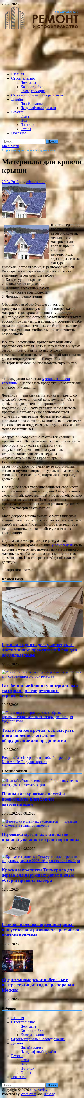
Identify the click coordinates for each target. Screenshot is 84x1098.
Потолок (27, 125)
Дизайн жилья (32, 104)
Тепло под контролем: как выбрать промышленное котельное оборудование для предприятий (38, 735)
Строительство (23, 78)
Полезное (18, 133)
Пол (24, 120)
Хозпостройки (32, 87)
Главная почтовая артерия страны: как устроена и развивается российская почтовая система (42, 929)
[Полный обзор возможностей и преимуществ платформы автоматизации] (42, 785)
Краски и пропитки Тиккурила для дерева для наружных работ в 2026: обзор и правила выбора (38, 875)
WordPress (28, 1094)
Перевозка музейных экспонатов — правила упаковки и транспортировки (41, 837)
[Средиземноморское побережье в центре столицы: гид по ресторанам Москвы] (17, 971)
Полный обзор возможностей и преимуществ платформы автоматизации (33, 799)
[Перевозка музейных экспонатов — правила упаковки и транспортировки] (42, 825)
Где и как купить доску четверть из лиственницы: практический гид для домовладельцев (39, 649)
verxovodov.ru (40, 1090)
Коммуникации (33, 91)
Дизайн (17, 99)
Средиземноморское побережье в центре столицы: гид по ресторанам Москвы (38, 984)
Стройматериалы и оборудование (38, 95)
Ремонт (17, 112)
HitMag (49, 1094)
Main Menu (10, 146)
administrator (36, 182)
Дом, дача (28, 82)
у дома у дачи (63, 545)
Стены (26, 129)
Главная (17, 74)
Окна (25, 116)
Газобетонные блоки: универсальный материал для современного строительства (40, 690)
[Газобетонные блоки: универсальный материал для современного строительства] (42, 676)
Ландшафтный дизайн (38, 108)
